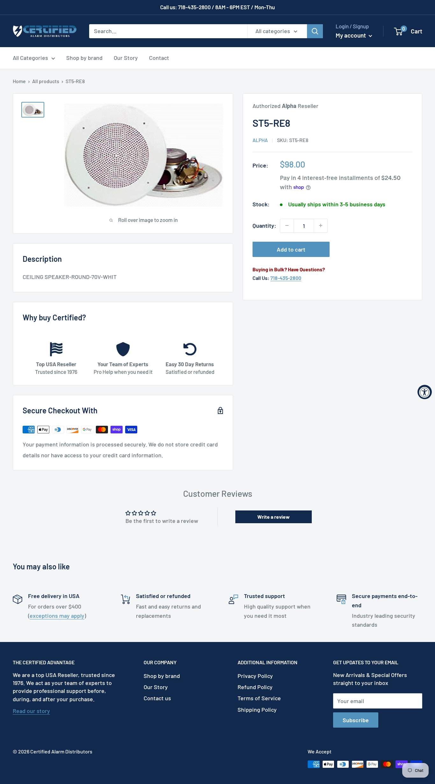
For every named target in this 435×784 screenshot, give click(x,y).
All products (45, 81)
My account (351, 35)
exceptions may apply (57, 615)
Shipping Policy (257, 709)
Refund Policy (255, 686)
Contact (159, 57)
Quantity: (264, 225)
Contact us (157, 698)
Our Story (126, 57)
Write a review (273, 517)
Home (19, 81)
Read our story (31, 710)
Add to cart (291, 249)
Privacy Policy (255, 675)
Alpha (260, 140)
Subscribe (356, 719)
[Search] (315, 31)
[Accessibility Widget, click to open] (424, 392)
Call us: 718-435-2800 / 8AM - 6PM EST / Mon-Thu (217, 7)
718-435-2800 (285, 278)
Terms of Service (259, 698)
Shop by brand (84, 57)
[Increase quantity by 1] (320, 225)
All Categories (30, 57)
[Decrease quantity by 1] (287, 225)
